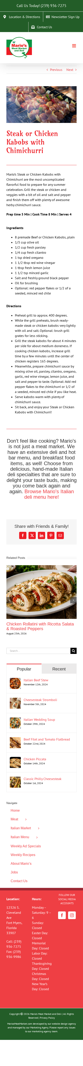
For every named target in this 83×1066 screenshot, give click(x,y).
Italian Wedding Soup (39, 719)
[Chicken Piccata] (15, 759)
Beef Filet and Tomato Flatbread (47, 739)
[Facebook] (62, 915)
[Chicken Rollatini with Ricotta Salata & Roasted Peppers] (41, 567)
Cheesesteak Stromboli (40, 700)
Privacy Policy (47, 1017)
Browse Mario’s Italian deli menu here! (49, 494)
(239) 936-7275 (53, 5)
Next (69, 70)
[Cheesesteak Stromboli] (15, 700)
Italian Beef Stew (36, 680)
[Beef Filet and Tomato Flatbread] (15, 740)
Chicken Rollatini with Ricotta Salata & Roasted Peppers (40, 626)
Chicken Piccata (35, 759)
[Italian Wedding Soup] (15, 720)
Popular (24, 669)
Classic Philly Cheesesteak (43, 779)
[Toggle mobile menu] (74, 46)
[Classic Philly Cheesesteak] (15, 779)
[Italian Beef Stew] (15, 680)
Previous (56, 70)
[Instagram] (72, 915)
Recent (59, 669)
